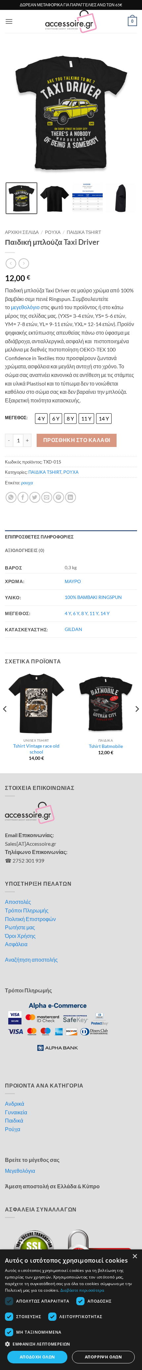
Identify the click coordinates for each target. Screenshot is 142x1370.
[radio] (41, 419)
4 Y (68, 613)
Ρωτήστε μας (20, 927)
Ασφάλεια (16, 944)
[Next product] (11, 263)
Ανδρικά (14, 1103)
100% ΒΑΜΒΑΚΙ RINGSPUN (93, 597)
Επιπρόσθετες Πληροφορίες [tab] (39, 536)
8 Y (84, 613)
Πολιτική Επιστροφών (30, 919)
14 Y (105, 613)
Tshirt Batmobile (106, 746)
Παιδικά (14, 1120)
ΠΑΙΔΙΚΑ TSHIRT (84, 232)
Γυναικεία (16, 1112)
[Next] (137, 722)
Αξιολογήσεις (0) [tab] (24, 550)
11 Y (93, 613)
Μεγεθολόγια (20, 1170)
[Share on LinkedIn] (70, 497)
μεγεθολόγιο (25, 307)
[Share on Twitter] (34, 497)
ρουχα (27, 482)
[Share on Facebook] (23, 497)
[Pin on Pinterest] (58, 497)
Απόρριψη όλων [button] (103, 1357)
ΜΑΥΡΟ (73, 581)
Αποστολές (18, 902)
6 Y (76, 613)
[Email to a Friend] (46, 497)
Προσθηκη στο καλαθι (76, 440)
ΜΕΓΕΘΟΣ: (16, 418)
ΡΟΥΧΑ (52, 232)
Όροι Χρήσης (20, 936)
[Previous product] (23, 263)
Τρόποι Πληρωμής (27, 910)
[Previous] (5, 722)
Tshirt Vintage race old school (36, 749)
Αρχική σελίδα (22, 232)
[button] (9, 21)
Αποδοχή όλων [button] (37, 1357)
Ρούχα (12, 1129)
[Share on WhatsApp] (11, 497)
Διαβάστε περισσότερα (82, 1290)
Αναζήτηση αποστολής (31, 959)
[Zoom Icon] (130, 53)
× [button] (134, 1256)
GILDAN (73, 629)
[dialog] (71, 1309)
